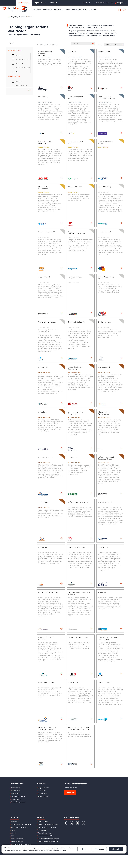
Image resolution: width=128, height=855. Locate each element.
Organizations (39, 3)
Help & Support (43, 822)
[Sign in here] (124, 9)
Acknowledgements (44, 833)
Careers (13, 830)
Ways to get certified (19, 17)
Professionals (23, 3)
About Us (86, 3)
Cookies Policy (60, 850)
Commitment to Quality (19, 827)
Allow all (115, 849)
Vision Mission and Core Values (21, 824)
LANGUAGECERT (102, 3)
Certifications (15, 788)
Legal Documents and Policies (48, 824)
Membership (15, 791)
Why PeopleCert (43, 788)
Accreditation (42, 793)
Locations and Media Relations (21, 844)
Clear (29, 90)
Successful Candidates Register (48, 839)
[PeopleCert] (17, 9)
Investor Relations (17, 841)
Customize (99, 849)
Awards (13, 833)
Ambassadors (15, 793)
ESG (12, 836)
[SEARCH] (112, 3)
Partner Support (43, 796)
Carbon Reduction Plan (45, 836)
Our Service (42, 791)
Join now (70, 793)
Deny (84, 849)
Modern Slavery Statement (47, 827)
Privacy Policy (42, 830)
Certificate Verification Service (48, 841)
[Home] (9, 17)
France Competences (18, 802)
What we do (15, 822)
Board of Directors (17, 839)
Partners (53, 3)
